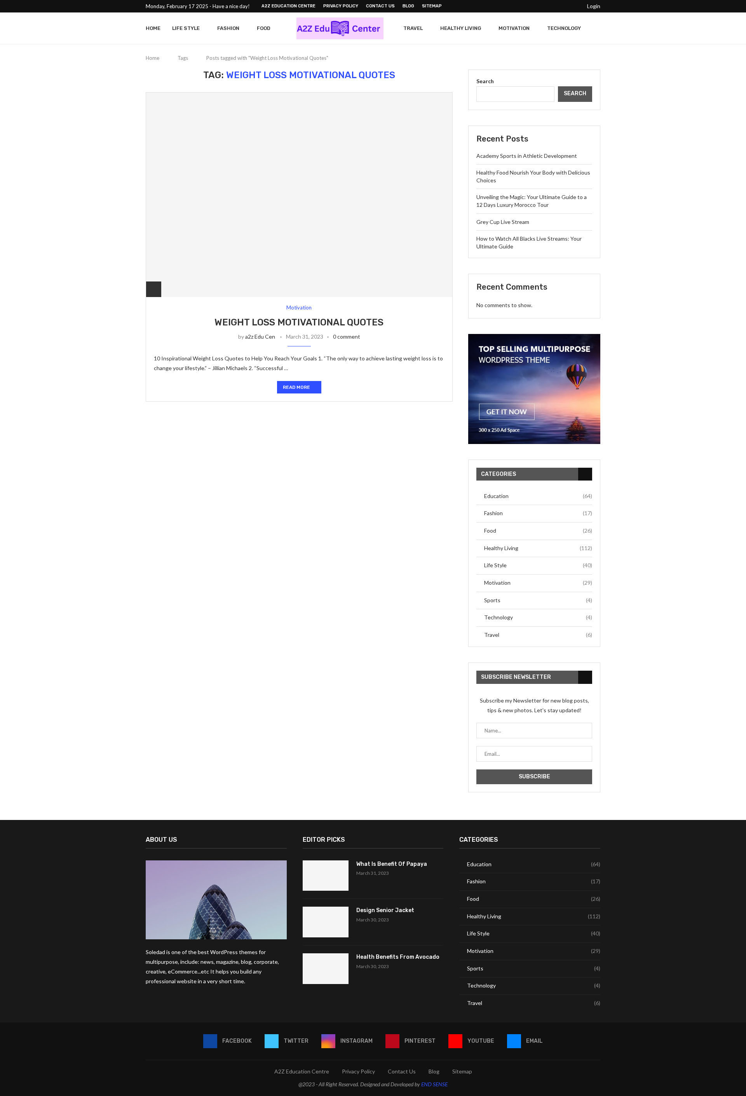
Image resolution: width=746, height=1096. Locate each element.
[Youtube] (566, 6)
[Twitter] (539, 6)
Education (538, 496)
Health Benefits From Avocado (397, 957)
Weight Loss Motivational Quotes (298, 322)
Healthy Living (460, 28)
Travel (413, 28)
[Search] (596, 28)
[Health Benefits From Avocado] (326, 968)
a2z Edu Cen (260, 336)
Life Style (186, 28)
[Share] (154, 289)
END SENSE (434, 1084)
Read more (296, 387)
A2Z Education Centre (288, 6)
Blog (408, 6)
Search (485, 81)
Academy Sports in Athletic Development (526, 155)
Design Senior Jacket (385, 910)
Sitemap (432, 6)
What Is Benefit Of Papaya (391, 864)
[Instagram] (548, 6)
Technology (564, 28)
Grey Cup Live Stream (502, 222)
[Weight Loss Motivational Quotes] (299, 194)
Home (153, 28)
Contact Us (380, 6)
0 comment (346, 336)
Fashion (228, 28)
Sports (538, 600)
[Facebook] (530, 6)
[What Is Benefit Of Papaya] (326, 875)
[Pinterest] (557, 6)
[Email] (575, 6)
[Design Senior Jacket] (326, 922)
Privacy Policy (340, 6)
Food (263, 28)
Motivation (514, 28)
